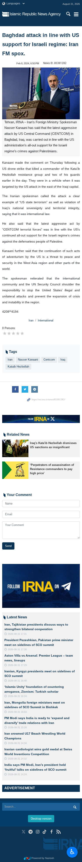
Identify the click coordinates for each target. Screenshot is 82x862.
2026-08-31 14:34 (17, 743)
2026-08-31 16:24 (17, 696)
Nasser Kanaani (28, 359)
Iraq (62, 359)
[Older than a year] (15, 448)
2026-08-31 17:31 (17, 634)
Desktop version (41, 818)
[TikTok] (44, 831)
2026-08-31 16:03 (17, 712)
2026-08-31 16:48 (17, 680)
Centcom (49, 359)
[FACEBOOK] (51, 831)
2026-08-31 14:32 (17, 758)
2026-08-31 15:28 (17, 727)
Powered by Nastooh (43, 858)
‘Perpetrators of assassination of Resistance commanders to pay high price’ (52, 469)
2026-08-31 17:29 (17, 665)
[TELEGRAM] (30, 831)
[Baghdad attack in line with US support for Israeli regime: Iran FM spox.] (41, 93)
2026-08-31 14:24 (17, 774)
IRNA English (35, 14)
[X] (23, 831)
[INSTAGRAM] (37, 831)
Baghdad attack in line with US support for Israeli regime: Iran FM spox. (40, 44)
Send (8, 546)
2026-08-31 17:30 (17, 649)
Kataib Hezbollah (18, 366)
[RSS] (58, 831)
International (45, 320)
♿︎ (72, 852)
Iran (31, 320)
